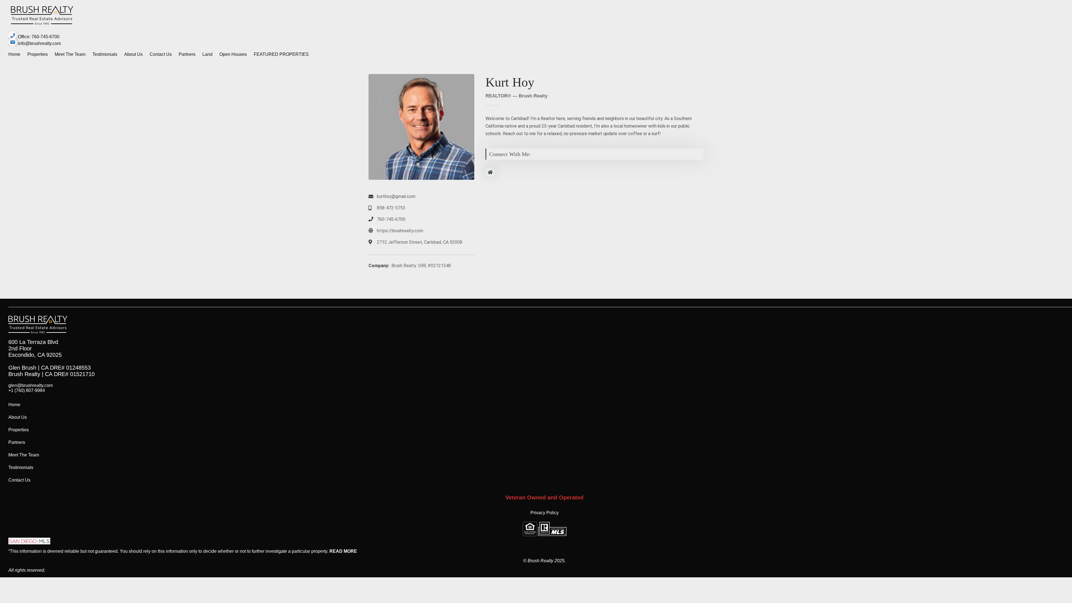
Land (207, 54)
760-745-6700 (391, 219)
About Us (133, 54)
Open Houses (233, 54)
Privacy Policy (544, 512)
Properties (37, 54)
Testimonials (104, 54)
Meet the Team (70, 54)
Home (14, 54)
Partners (187, 54)
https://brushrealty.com (400, 230)
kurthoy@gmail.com (396, 196)
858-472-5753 (391, 207)
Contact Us (161, 54)
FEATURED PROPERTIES (281, 54)
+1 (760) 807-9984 (26, 390)
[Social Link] (490, 172)
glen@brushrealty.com (30, 385)
